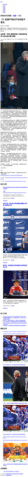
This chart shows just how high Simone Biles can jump (14, 316)
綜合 (4, 5)
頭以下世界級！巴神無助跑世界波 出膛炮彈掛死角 (14, 321)
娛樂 (4, 9)
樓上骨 (17, 471)
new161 (14, 471)
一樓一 (4, 471)
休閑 (4, 12)
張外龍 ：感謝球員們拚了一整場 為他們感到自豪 (14, 320)
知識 (4, 8)
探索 (4, 7)
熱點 (4, 11)
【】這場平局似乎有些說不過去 (11, 473)
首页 (2, 1)
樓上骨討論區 (9, 471)
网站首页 (5, 4)
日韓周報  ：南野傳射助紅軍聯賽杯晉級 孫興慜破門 (14, 325)
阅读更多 (5, 200)
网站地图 (20, 473)
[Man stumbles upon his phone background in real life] (14, 192)
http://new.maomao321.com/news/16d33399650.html (11, 175)
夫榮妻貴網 (8, 475)
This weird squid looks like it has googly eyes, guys (15, 181)
